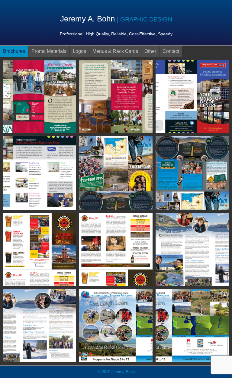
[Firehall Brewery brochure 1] (39, 248)
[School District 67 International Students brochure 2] (39, 325)
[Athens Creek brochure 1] (39, 96)
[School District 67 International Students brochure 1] (192, 248)
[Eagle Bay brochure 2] (192, 172)
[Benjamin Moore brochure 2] (39, 172)
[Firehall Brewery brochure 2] (115, 248)
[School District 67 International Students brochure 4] (192, 325)
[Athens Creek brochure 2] (115, 96)
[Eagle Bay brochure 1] (115, 172)
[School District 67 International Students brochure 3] (115, 325)
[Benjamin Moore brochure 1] (192, 96)
